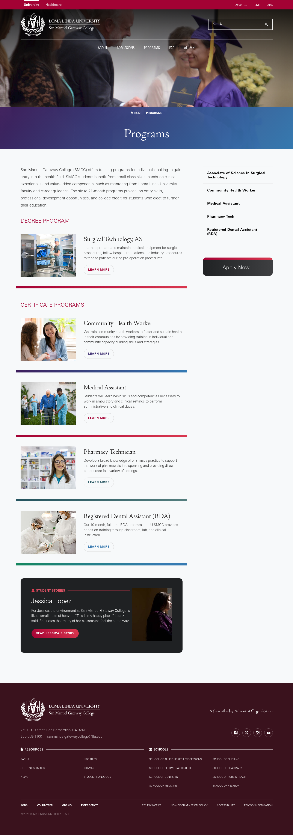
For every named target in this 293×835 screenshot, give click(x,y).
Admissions (125, 47)
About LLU (241, 4)
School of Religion (226, 785)
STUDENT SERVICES (33, 768)
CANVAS (89, 768)
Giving (67, 805)
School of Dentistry (163, 776)
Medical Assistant (223, 203)
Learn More (98, 269)
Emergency (89, 805)
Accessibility (226, 805)
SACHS (25, 759)
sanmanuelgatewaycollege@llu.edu (75, 736)
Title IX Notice (151, 805)
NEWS (24, 776)
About (102, 47)
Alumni (189, 47)
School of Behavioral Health (170, 768)
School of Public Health (230, 776)
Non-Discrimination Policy (189, 805)
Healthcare (53, 4)
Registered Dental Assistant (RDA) (232, 231)
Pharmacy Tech (220, 216)
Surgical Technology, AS (113, 239)
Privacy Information (258, 805)
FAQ (172, 47)
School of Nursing (226, 759)
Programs (152, 47)
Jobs (269, 4)
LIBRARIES (90, 759)
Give (257, 4)
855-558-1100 (31, 736)
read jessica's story (55, 633)
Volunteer (45, 805)
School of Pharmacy (227, 768)
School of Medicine (163, 785)
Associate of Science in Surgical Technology (236, 175)
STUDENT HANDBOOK (97, 776)
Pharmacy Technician (110, 452)
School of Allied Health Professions (175, 759)
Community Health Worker (231, 190)
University (31, 4)
